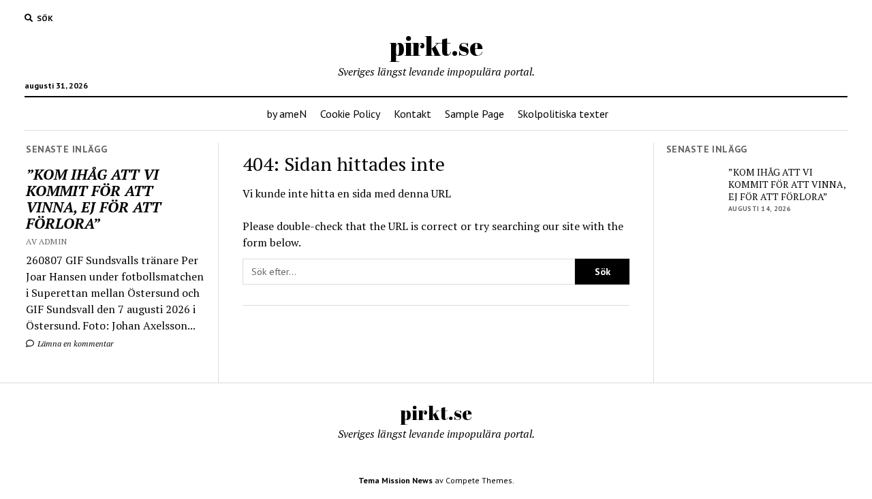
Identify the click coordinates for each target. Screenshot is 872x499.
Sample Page (474, 113)
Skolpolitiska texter (563, 113)
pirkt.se (436, 46)
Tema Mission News (395, 480)
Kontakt (412, 113)
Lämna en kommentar (74, 343)
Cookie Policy (350, 113)
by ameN (287, 113)
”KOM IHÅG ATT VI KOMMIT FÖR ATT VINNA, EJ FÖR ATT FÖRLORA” (93, 198)
